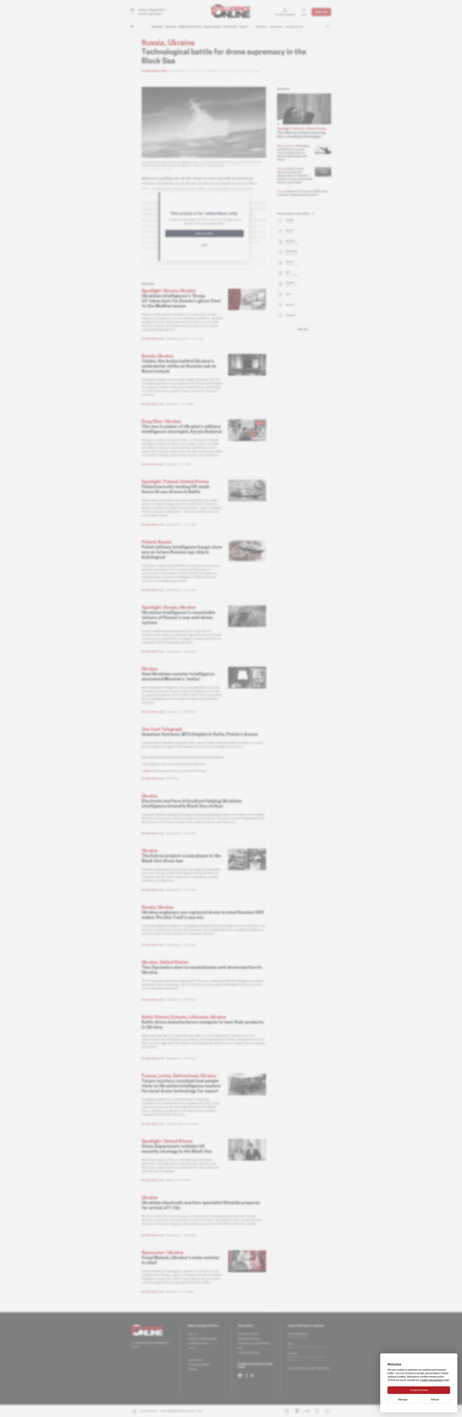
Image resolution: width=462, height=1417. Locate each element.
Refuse (435, 1399)
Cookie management (431, 1380)
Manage (402, 1399)
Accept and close (419, 1390)
